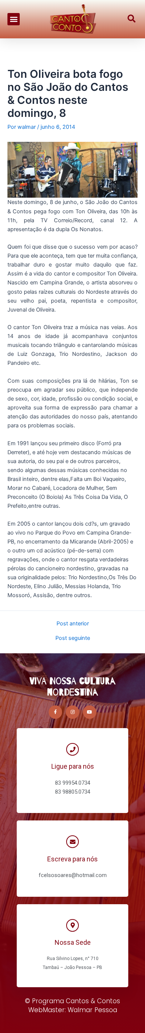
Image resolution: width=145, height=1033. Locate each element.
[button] (13, 19)
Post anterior (73, 624)
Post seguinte (72, 638)
